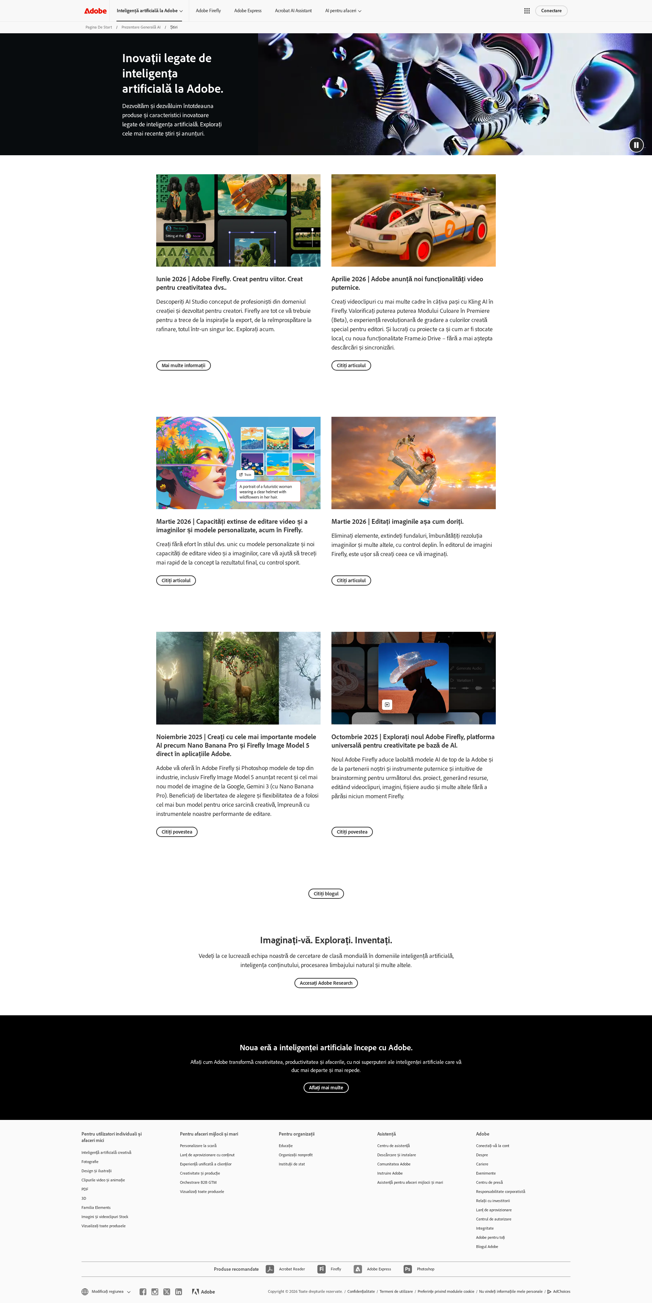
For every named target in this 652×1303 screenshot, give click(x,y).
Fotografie (90, 1161)
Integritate (485, 1228)
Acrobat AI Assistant (293, 11)
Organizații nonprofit (296, 1155)
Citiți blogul (326, 894)
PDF (85, 1189)
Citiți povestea (177, 832)
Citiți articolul (351, 365)
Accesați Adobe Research (326, 983)
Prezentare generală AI (141, 27)
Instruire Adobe (390, 1173)
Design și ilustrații (97, 1170)
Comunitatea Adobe (394, 1164)
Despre (482, 1155)
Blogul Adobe (487, 1246)
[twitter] (166, 1291)
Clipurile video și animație (103, 1180)
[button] (527, 10)
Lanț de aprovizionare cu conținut (207, 1155)
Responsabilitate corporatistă (500, 1191)
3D (84, 1198)
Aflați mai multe (326, 1088)
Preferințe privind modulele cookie (446, 1291)
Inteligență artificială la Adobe (147, 11)
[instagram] (154, 1291)
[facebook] (143, 1291)
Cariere (482, 1164)
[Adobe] (95, 10)
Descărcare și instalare (396, 1155)
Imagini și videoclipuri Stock (105, 1216)
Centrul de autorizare (493, 1219)
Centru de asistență (393, 1145)
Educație (286, 1145)
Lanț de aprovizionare (494, 1210)
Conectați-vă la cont (492, 1145)
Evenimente (486, 1173)
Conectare (551, 11)
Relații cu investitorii (493, 1200)
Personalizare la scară (198, 1145)
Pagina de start (99, 27)
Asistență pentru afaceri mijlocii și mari (410, 1182)
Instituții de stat (292, 1164)
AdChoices (561, 1291)
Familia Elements (96, 1207)
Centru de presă (489, 1182)
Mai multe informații (183, 365)
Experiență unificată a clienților (206, 1164)
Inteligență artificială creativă (106, 1152)
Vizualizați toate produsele (104, 1226)
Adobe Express (247, 11)
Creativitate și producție (200, 1173)
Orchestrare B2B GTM (198, 1182)
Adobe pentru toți (490, 1237)
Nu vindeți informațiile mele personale (511, 1291)
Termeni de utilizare (396, 1291)
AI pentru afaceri (340, 11)
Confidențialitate (361, 1291)
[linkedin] (178, 1291)
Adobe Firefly (208, 11)
